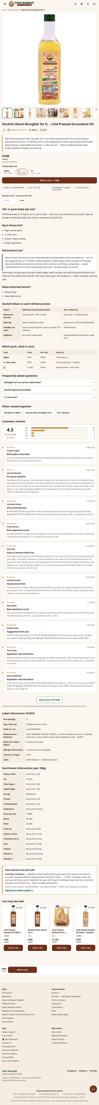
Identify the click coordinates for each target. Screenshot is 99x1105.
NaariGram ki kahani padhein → (19, 890)
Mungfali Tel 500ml (12, 412)
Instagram (72, 1071)
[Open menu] (5, 4)
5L (4, 367)
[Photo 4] (41, 113)
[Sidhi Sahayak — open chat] (93, 1089)
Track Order (7, 1035)
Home (4, 10)
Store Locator (7, 1021)
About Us (55, 993)
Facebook (83, 1071)
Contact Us (6, 1043)
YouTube (93, 1071)
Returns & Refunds (10, 1050)
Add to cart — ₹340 (49, 180)
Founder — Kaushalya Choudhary (66, 996)
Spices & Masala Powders (13, 1000)
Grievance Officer (9, 1053)
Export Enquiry (58, 1039)
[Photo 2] (18, 113)
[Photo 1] (7, 113)
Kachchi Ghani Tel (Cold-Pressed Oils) (18, 1014)
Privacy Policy (8, 1057)
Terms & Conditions (10, 1061)
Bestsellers (6, 996)
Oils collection (63, 412)
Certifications (57, 1007)
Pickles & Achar (8, 1003)
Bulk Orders (57, 1032)
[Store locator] (82, 4)
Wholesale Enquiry (60, 1035)
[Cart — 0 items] (94, 4)
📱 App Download (9, 1039)
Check (21, 200)
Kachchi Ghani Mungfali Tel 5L (39, 412)
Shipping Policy (8, 1046)
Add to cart (13, 948)
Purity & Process (58, 1000)
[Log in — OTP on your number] (88, 4)
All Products (7, 993)
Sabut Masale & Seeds (11, 1007)
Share (34, 130)
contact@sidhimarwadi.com (14, 1080)
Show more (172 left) (49, 699)
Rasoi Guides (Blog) (60, 1014)
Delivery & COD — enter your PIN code (17, 196)
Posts (54, 1011)
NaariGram (56, 1003)
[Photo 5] (52, 113)
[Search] (75, 4)
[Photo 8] (86, 113)
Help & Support (8, 1032)
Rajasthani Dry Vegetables (13, 1011)
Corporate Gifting (59, 1043)
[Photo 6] (64, 113)
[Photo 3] (30, 113)
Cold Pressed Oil (14, 10)
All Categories (8, 1018)
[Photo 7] (75, 113)
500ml (6, 357)
